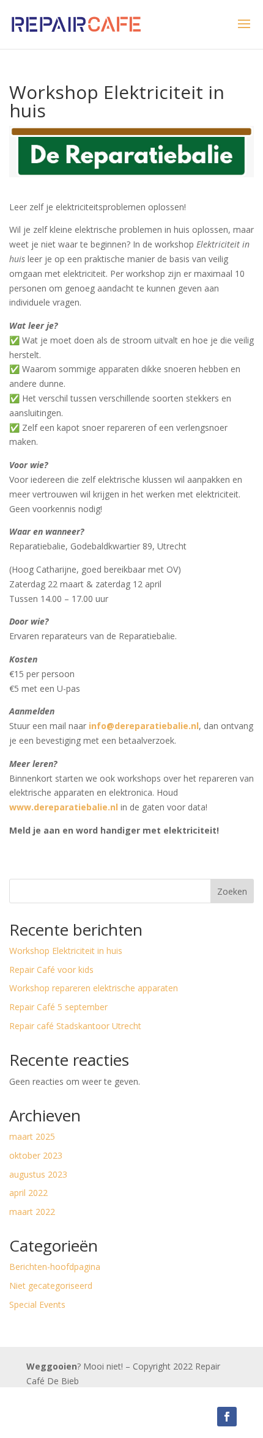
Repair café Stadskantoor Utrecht (75, 1026)
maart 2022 (32, 1211)
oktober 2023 (35, 1155)
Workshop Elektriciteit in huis (65, 950)
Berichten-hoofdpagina (54, 1266)
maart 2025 (32, 1136)
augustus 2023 (38, 1174)
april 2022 (28, 1192)
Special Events (37, 1304)
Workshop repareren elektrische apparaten (93, 988)
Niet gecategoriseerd (50, 1285)
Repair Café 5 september (58, 1007)
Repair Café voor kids (51, 969)
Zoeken (232, 891)
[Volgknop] (227, 1416)
